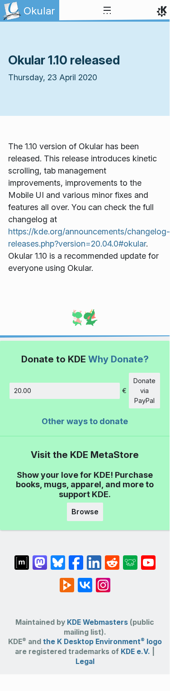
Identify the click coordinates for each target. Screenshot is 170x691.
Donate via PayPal (144, 390)
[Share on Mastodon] (40, 558)
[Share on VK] (85, 580)
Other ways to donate (85, 421)
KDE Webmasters (97, 622)
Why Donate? (118, 359)
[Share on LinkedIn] (94, 558)
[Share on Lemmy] (130, 558)
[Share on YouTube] (148, 558)
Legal (85, 661)
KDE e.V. (135, 651)
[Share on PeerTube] (67, 580)
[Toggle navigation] (107, 11)
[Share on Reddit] (112, 558)
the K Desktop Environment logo (102, 641)
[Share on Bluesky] (58, 558)
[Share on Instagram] (103, 580)
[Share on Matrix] (21, 558)
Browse (85, 511)
